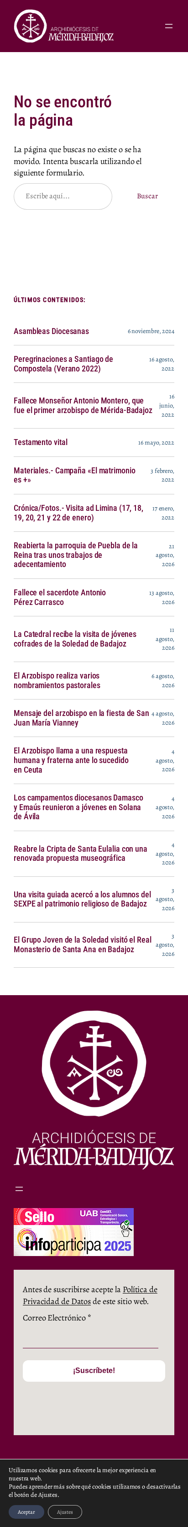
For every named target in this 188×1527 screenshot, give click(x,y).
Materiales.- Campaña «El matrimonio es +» (75, 475)
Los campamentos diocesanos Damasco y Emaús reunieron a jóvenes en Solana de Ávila (78, 807)
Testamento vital (40, 442)
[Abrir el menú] (168, 26)
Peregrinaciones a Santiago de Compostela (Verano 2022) (63, 364)
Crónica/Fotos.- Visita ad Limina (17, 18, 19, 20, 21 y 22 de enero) (78, 513)
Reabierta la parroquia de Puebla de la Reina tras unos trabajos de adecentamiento (76, 555)
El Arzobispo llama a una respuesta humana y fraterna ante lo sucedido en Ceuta (71, 760)
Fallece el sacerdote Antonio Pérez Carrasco (60, 597)
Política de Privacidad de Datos (90, 1295)
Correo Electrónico (57, 1317)
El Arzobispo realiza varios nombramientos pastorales (57, 680)
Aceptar (26, 1512)
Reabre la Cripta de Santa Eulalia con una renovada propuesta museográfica (80, 853)
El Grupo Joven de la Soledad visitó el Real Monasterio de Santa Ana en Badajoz (82, 944)
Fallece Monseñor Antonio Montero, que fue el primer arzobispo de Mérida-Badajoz (83, 405)
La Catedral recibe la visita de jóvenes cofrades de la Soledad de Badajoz (75, 639)
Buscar (147, 196)
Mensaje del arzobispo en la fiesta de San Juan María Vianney (81, 718)
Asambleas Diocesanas (51, 331)
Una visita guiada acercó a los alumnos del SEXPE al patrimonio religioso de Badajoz (82, 899)
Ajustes (65, 1512)
